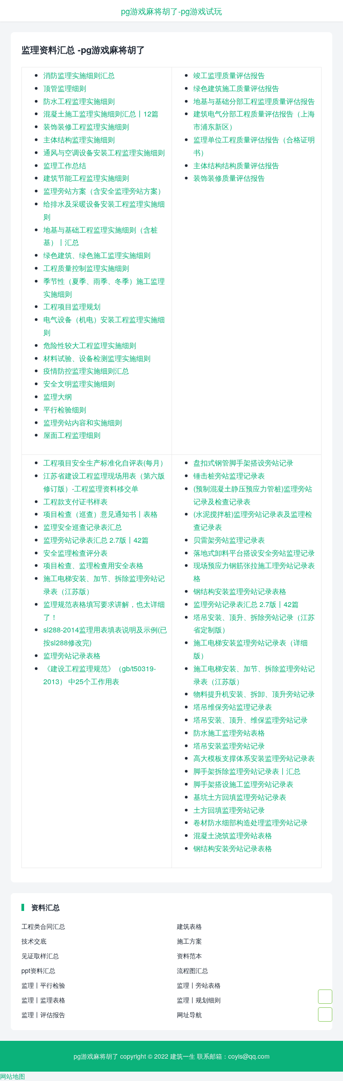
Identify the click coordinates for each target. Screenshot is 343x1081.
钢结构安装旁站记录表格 (232, 848)
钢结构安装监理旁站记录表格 (239, 591)
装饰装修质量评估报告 (229, 178)
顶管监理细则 (64, 88)
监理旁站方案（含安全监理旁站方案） (104, 191)
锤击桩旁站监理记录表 (229, 475)
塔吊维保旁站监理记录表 (232, 707)
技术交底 (33, 940)
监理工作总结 (64, 165)
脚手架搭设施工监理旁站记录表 (243, 784)
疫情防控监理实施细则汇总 (86, 371)
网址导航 (189, 1014)
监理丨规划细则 (199, 999)
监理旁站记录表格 (71, 655)
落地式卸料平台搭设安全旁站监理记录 (254, 553)
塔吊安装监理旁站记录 (229, 745)
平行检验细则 (64, 409)
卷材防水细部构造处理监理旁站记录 (250, 822)
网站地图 (12, 1076)
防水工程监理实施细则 (79, 101)
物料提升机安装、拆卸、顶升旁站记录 (254, 694)
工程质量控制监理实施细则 (86, 268)
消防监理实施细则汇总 (79, 75)
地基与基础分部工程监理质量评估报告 (254, 101)
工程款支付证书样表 (75, 501)
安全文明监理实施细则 (79, 383)
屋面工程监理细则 (71, 435)
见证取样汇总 (40, 955)
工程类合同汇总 (43, 926)
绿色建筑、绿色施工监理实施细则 (97, 255)
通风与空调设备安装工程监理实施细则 (104, 152)
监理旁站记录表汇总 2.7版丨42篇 (96, 540)
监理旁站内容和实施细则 (82, 422)
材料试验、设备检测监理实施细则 (97, 358)
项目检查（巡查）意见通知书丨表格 (100, 514)
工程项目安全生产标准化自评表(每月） (105, 462)
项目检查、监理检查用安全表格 (93, 565)
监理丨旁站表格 (199, 985)
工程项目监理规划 (71, 306)
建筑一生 (182, 1056)
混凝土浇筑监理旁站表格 (232, 835)
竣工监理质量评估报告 (229, 75)
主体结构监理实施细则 (79, 139)
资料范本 (189, 955)
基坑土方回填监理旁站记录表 (239, 797)
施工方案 (189, 940)
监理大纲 (57, 396)
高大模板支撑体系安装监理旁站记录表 (254, 758)
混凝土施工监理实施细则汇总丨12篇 (101, 113)
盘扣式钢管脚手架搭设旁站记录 (243, 462)
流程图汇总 (192, 970)
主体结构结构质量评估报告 (236, 165)
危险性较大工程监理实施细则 (89, 345)
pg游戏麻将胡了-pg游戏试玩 (171, 11)
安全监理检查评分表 (75, 553)
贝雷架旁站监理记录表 (229, 540)
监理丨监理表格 (43, 999)
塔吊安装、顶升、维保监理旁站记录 (250, 720)
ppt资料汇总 (38, 970)
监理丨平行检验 (43, 985)
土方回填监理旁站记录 (229, 810)
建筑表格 (189, 926)
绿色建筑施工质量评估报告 (236, 88)
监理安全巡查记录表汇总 (82, 527)
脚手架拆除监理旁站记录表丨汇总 (247, 771)
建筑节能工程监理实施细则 (86, 178)
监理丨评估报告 (43, 1014)
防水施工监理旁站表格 (229, 733)
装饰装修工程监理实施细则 (86, 126)
